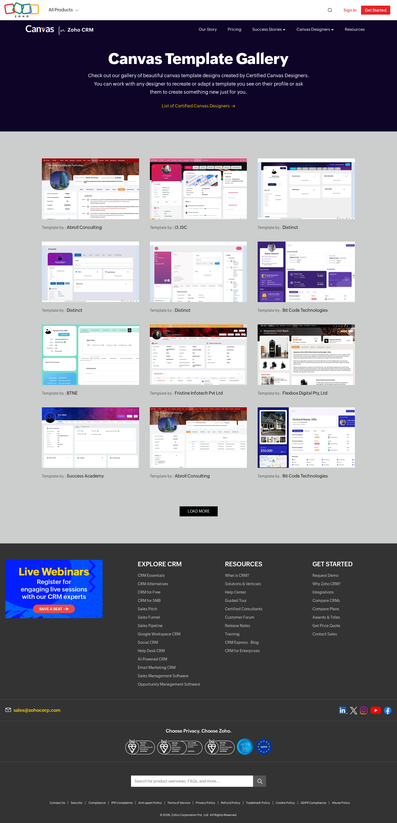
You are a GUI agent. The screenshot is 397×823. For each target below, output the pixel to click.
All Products (61, 9)
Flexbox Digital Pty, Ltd (304, 393)
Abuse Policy (341, 802)
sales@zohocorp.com (37, 710)
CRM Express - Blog (242, 642)
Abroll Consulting (84, 227)
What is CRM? (237, 575)
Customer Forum (239, 617)
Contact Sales (324, 634)
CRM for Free (149, 592)
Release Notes (237, 626)
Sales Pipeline (150, 626)
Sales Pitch (147, 609)
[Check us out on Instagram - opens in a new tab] (364, 710)
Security (76, 802)
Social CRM (148, 642)
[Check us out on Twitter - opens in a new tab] (354, 710)
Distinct (290, 227)
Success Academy (85, 476)
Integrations (323, 592)
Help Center (235, 592)
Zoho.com (21, 10)
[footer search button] (259, 781)
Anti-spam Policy (150, 802)
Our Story (208, 29)
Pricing (234, 29)
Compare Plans (325, 609)
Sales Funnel (149, 617)
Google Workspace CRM (159, 634)
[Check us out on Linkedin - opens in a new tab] (343, 710)
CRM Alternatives (153, 584)
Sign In (350, 10)
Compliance (97, 802)
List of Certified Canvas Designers (196, 106)
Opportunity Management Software (169, 684)
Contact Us (57, 802)
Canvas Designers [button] (313, 29)
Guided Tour (236, 600)
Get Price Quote (326, 626)
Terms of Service (178, 802)
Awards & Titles (326, 617)
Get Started (375, 10)
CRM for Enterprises (242, 651)
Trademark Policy (258, 802)
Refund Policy (230, 802)
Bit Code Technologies (305, 310)
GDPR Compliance (313, 802)
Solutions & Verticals (243, 584)
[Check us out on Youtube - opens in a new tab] (376, 710)
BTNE (72, 393)
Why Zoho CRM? (326, 584)
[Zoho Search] (330, 10)
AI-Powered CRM (152, 659)
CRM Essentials (151, 575)
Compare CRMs (326, 600)
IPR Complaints (122, 802)
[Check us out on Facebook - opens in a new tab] (388, 710)
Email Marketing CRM (157, 667)
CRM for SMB (149, 600)
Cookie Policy (285, 802)
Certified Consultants (244, 609)
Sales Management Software (163, 676)
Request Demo (325, 575)
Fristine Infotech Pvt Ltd (199, 393)
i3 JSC (181, 227)
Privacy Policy (205, 802)
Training (232, 634)
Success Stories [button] (267, 29)
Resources (355, 29)
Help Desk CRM (151, 651)
